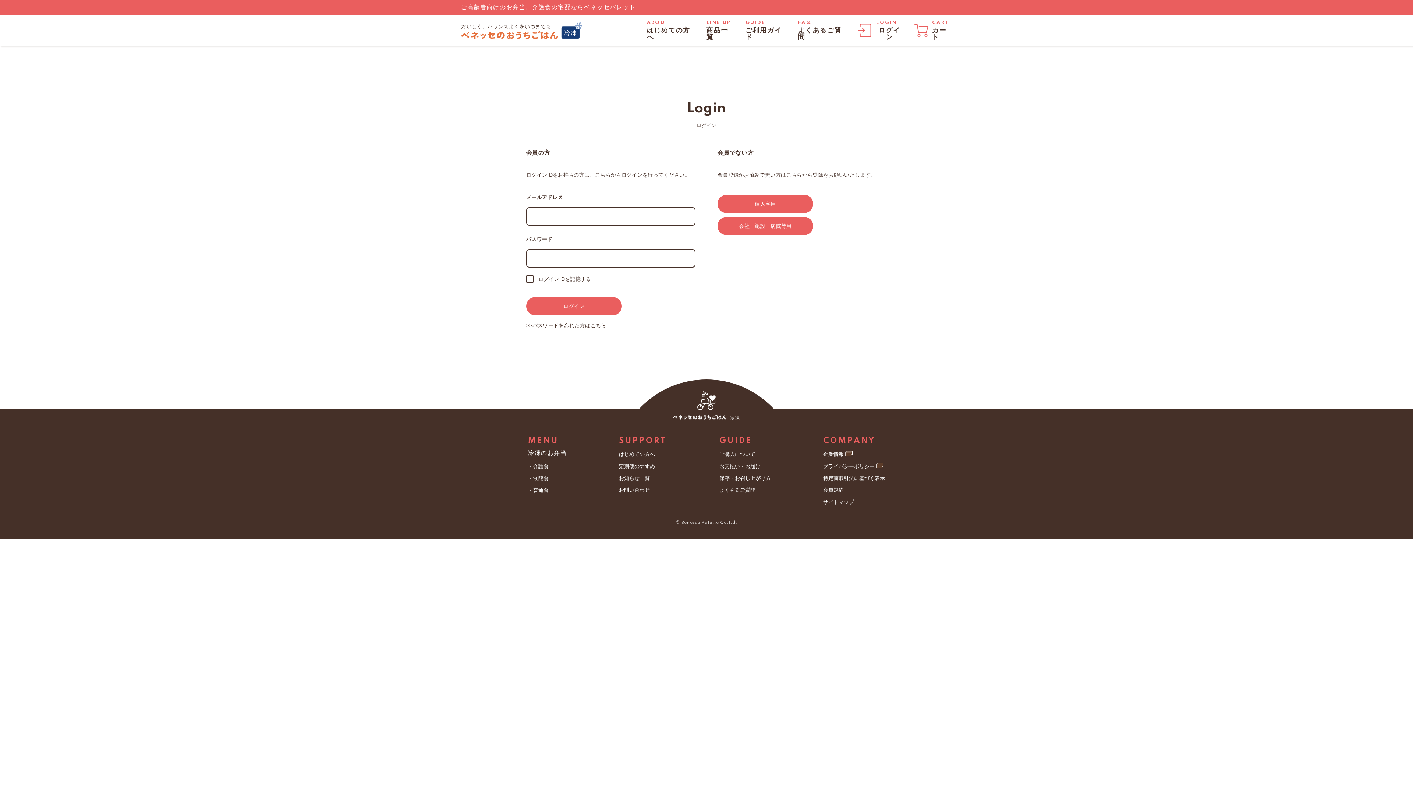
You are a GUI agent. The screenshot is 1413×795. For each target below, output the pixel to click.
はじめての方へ (637, 454)
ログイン (573, 306)
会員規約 (833, 490)
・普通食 (538, 490)
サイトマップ (838, 502)
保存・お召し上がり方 (745, 478)
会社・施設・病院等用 (765, 226)
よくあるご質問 (737, 490)
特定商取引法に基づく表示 (854, 478)
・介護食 (538, 466)
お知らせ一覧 (634, 478)
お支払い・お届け (740, 466)
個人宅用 (765, 204)
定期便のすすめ (637, 466)
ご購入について (737, 454)
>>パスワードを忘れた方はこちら (566, 325)
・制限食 (538, 478)
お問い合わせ (634, 490)
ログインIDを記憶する (564, 279)
